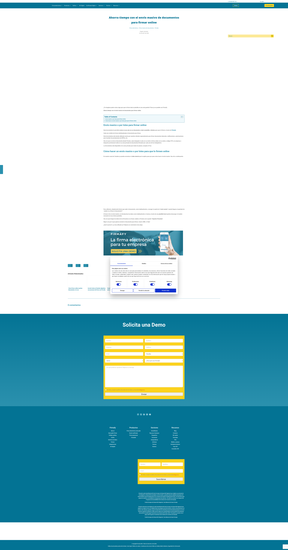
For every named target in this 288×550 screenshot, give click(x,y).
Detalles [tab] (144, 263)
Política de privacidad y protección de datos (117, 546)
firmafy (156, 28)
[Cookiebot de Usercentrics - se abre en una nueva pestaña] (169, 258)
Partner (108, 5)
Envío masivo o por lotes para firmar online (115, 119)
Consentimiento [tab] (121, 263)
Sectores (101, 5)
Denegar (122, 290)
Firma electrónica (56, 5)
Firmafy (174, 130)
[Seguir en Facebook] (138, 414)
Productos (66, 5)
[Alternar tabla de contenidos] (181, 117)
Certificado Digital (90, 5)
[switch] (135, 284)
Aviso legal (129, 546)
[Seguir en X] (141, 414)
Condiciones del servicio (146, 546)
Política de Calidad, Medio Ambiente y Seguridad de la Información (166, 546)
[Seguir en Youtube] (150, 414)
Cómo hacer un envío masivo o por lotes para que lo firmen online (120, 120)
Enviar (144, 394)
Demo (235, 5)
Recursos (115, 5)
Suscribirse (161, 479)
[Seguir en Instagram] (147, 414)
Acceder (262, 1)
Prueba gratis (269, 5)
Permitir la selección (144, 290)
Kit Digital (81, 5)
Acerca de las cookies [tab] (166, 263)
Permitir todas (165, 290)
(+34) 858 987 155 (232, 1)
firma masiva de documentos (146, 28)
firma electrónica (134, 28)
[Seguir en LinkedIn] (144, 414)
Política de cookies (136, 546)
